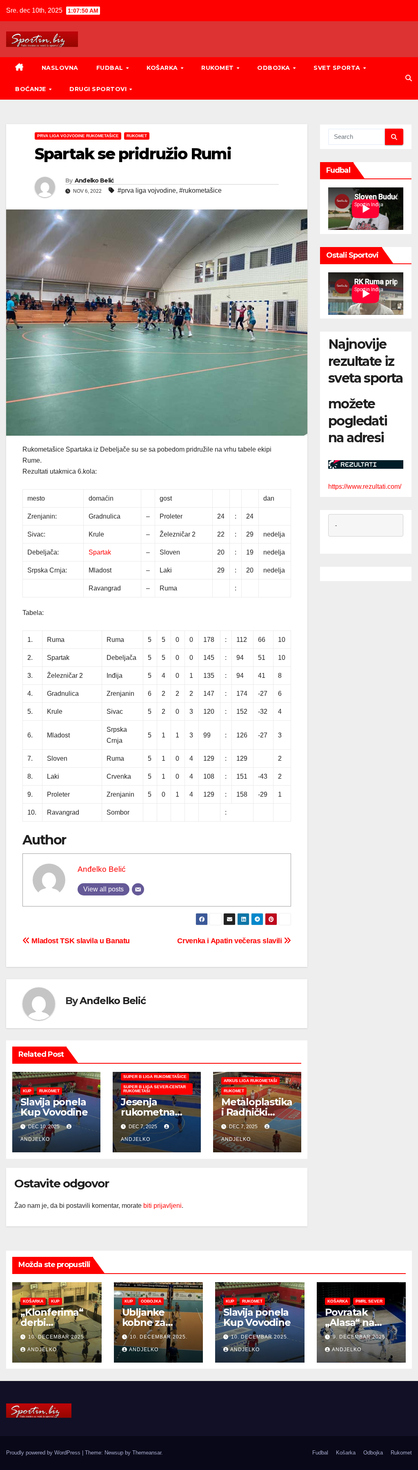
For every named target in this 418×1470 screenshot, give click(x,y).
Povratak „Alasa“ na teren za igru (355, 1322)
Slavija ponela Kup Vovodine (54, 1107)
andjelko (42, 1349)
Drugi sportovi (99, 89)
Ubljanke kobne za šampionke (148, 1322)
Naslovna (60, 67)
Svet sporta (338, 67)
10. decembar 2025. (57, 1337)
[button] (408, 78)
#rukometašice (200, 190)
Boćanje (31, 89)
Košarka (163, 67)
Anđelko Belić (94, 180)
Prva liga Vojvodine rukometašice (78, 136)
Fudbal (110, 67)
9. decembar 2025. (360, 1337)
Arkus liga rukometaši (250, 1080)
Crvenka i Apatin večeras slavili (230, 940)
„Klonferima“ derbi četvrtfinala (51, 1322)
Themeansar (146, 1453)
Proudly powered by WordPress (44, 1453)
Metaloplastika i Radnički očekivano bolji (256, 1112)
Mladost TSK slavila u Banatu (80, 940)
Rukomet (218, 67)
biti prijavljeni (162, 1205)
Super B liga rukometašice (155, 1076)
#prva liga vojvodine (147, 190)
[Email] (138, 889)
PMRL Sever (369, 1301)
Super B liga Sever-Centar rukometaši (154, 1089)
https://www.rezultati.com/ (364, 486)
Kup (27, 1091)
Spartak (100, 552)
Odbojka (274, 67)
